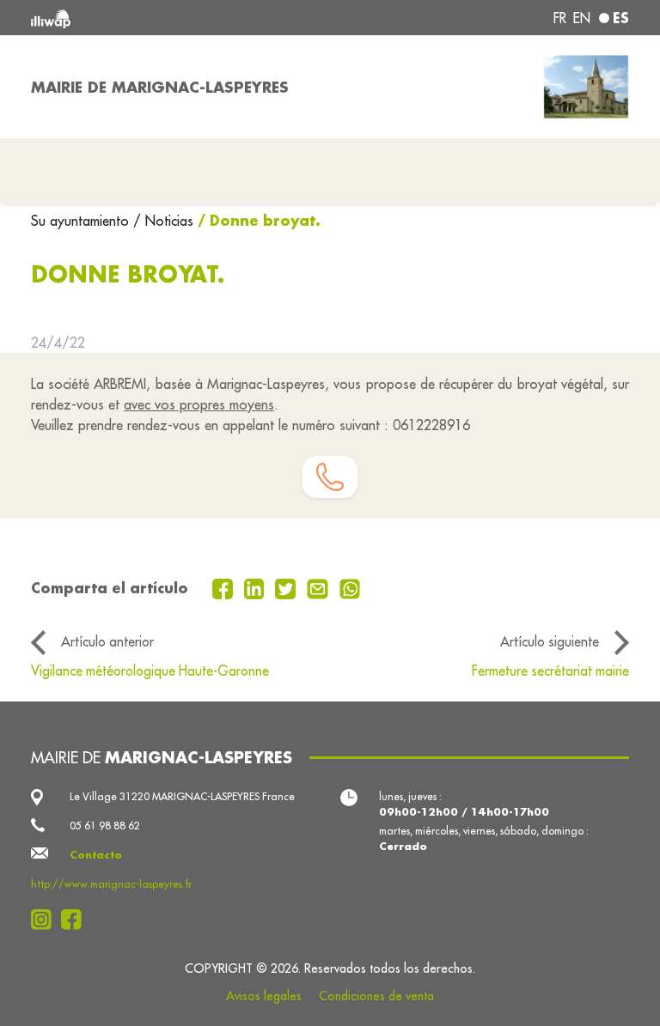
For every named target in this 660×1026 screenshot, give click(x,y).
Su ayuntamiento (82, 220)
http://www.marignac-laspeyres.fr (111, 883)
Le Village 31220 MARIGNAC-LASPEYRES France (182, 796)
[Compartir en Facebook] (225, 587)
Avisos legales (264, 996)
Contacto (96, 854)
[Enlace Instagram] (46, 919)
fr (559, 18)
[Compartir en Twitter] (287, 587)
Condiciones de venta (376, 996)
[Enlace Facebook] (76, 919)
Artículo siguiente (549, 641)
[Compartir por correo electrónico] (319, 587)
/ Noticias (163, 220)
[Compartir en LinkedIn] (256, 587)
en (581, 18)
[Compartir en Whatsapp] (350, 587)
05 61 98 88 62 (105, 825)
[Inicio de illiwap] (149, 17)
